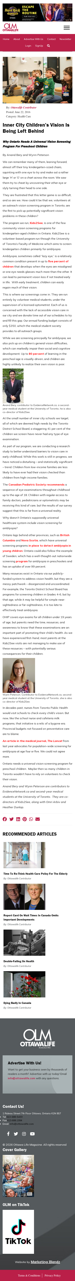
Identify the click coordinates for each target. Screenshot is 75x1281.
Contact (51, 39)
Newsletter (65, 39)
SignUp (39, 45)
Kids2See (36, 223)
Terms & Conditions (29, 1275)
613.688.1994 (14, 1120)
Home (6, 39)
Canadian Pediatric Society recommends (37, 484)
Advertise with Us (33, 39)
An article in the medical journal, (32, 741)
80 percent (36, 353)
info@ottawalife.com (21, 1078)
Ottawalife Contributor (23, 107)
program (22, 561)
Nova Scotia (29, 540)
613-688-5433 (14, 1116)
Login (28, 45)
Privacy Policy (53, 1275)
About (16, 39)
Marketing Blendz (45, 1262)
